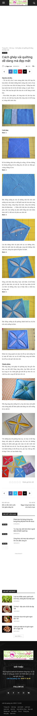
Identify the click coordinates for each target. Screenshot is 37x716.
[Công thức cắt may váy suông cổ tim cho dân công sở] (7, 541)
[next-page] (6, 548)
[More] (29, 71)
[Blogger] (8, 693)
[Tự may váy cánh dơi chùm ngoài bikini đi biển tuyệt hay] (7, 531)
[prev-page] (3, 548)
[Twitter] (15, 71)
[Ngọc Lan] (3, 66)
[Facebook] (11, 71)
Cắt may (11, 48)
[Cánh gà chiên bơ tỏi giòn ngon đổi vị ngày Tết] (7, 629)
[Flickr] (18, 693)
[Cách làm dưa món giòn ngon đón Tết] (7, 619)
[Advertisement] (18, 25)
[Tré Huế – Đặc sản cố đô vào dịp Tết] (7, 609)
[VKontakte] (29, 693)
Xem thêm (18, 636)
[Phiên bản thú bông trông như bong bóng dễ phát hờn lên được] (7, 521)
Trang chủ (5, 48)
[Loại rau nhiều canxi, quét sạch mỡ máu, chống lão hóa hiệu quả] (7, 599)
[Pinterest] (20, 71)
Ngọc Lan (9, 66)
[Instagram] (24, 693)
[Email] (25, 71)
